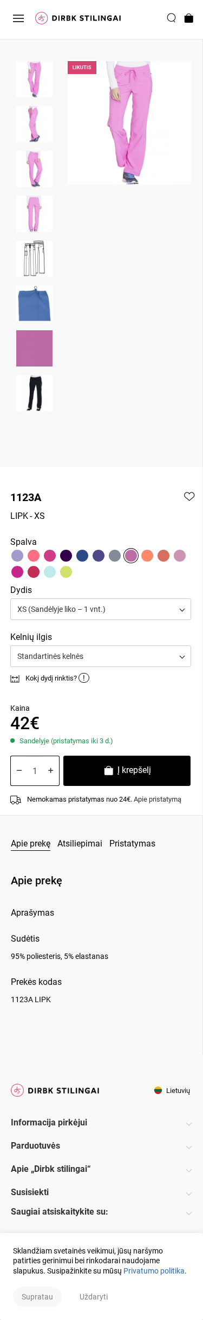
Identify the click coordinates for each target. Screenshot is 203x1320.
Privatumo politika (154, 1270)
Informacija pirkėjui (49, 1122)
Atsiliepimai (79, 843)
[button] (100, 609)
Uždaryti (94, 1296)
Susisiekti (30, 1192)
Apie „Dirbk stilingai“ (51, 1169)
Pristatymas (132, 843)
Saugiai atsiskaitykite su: (59, 1211)
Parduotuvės (35, 1146)
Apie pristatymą (157, 799)
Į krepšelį (133, 770)
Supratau (37, 1296)
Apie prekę (30, 843)
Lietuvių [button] (177, 1090)
